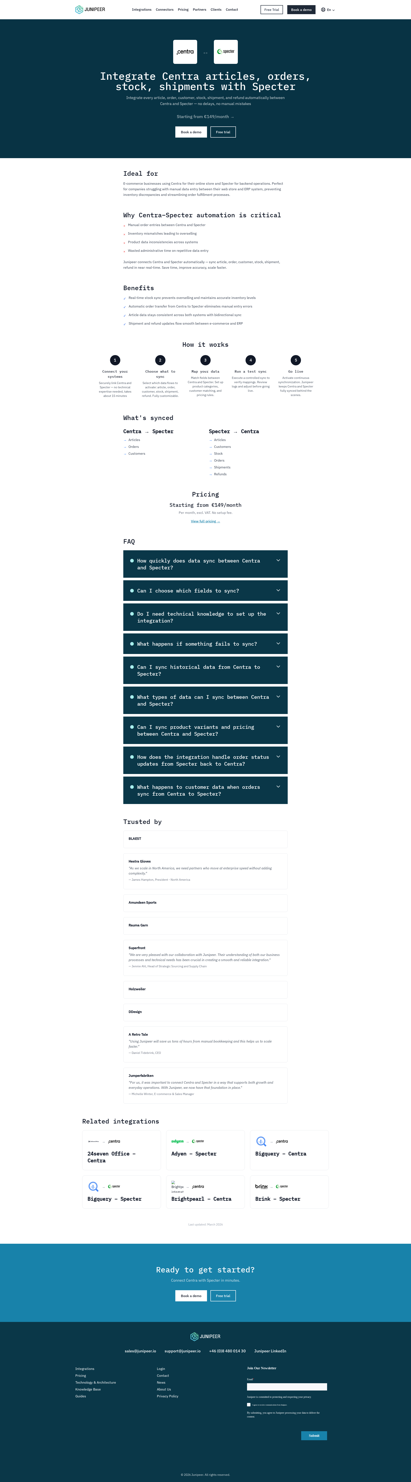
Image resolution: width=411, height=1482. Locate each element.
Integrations (142, 9)
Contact (232, 9)
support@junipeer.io (183, 1350)
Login (161, 1368)
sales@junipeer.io (140, 1350)
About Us (164, 1389)
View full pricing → (205, 521)
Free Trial (271, 10)
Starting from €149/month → (205, 116)
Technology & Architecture (95, 1382)
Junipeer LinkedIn (270, 1350)
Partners (199, 9)
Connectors (165, 9)
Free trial (223, 132)
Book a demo (301, 10)
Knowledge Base (88, 1389)
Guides (80, 1396)
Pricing (183, 9)
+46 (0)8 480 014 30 (227, 1350)
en (329, 10)
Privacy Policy (167, 1396)
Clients (216, 9)
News (161, 1382)
